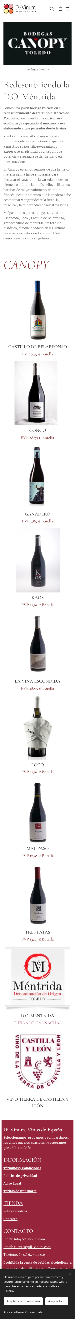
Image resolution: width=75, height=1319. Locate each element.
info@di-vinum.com (29, 1239)
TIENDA (13, 1203)
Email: (8, 1247)
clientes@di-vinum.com (32, 1247)
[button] (52, 9)
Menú (68, 9)
